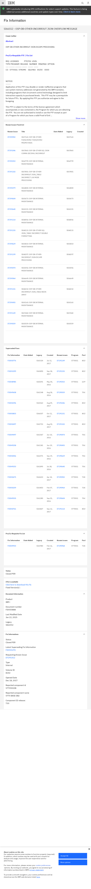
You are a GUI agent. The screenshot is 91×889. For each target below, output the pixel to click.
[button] (89, 849)
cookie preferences (43, 865)
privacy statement (36, 870)
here (38, 877)
